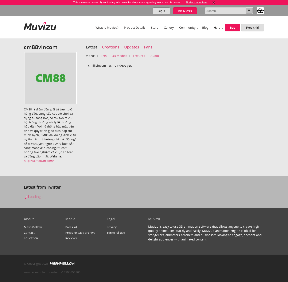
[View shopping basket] (260, 10)
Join (185, 11)
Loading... (35, 196)
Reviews (71, 238)
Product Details (134, 28)
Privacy (112, 227)
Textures (139, 56)
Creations (110, 47)
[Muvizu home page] (40, 25)
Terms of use (116, 233)
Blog (205, 28)
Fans (148, 47)
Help (217, 28)
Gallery (169, 28)
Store (154, 28)
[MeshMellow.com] (61, 264)
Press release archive (80, 233)
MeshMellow (33, 227)
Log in (161, 11)
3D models (119, 56)
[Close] (213, 2)
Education (31, 238)
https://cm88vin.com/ (39, 161)
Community (187, 28)
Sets (104, 56)
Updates (131, 47)
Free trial (252, 28)
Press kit (71, 227)
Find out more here (196, 2)
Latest (91, 47)
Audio (155, 56)
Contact (29, 233)
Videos (90, 56)
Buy (232, 28)
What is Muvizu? (107, 28)
